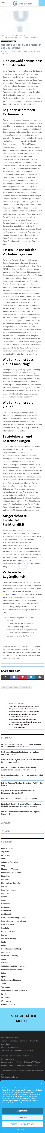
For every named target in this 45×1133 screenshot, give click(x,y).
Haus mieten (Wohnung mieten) (13, 921)
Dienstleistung (6, 876)
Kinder (3, 942)
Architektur (5, 855)
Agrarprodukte (7, 848)
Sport (3, 977)
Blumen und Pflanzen (9, 869)
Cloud (4, 687)
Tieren (3, 984)
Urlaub (3, 994)
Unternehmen (25, 687)
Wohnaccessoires (8, 1004)
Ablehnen (22, 1118)
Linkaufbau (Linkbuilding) (11, 949)
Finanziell (5, 893)
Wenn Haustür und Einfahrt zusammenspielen (19, 798)
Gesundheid (6, 911)
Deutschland (13, 687)
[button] (41, 1083)
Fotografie (5, 900)
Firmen (4, 897)
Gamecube (5, 904)
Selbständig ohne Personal (12, 970)
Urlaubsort (5, 997)
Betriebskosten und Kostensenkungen (23, 719)
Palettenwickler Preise (9, 1077)
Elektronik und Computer (9, 41)
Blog (3, 866)
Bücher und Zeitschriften (11, 873)
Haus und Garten (7, 925)
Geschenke (5, 907)
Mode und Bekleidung (9, 956)
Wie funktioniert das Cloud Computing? (23, 714)
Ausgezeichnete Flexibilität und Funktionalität (25, 722)
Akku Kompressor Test (9, 1038)
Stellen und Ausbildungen (11, 980)
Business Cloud (18, 594)
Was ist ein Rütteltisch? (10, 1047)
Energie (4, 886)
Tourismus (5, 987)
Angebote (5, 852)
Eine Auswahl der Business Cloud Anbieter (24, 706)
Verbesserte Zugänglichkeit (19, 725)
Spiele (3, 973)
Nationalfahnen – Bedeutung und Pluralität (17, 1050)
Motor (3, 959)
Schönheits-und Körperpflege (13, 966)
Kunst (3, 945)
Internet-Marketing (8, 938)
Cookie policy (20, 1130)
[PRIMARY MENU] (3, 3)
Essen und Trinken (8, 890)
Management (6, 952)
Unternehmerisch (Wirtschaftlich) (14, 990)
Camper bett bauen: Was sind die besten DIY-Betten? (21, 1062)
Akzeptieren (22, 1111)
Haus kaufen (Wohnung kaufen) (13, 918)
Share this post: (21, 727)
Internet (4, 935)
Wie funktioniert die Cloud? (19, 717)
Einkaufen (5, 879)
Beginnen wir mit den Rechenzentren (22, 709)
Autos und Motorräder (10, 862)
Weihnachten (6, 1001)
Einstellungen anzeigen (22, 1124)
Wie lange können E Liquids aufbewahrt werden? (19, 1065)
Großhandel (6, 914)
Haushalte (5, 928)
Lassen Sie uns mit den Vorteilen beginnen (24, 711)
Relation (4, 963)
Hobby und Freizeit (8, 931)
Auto (3, 859)
